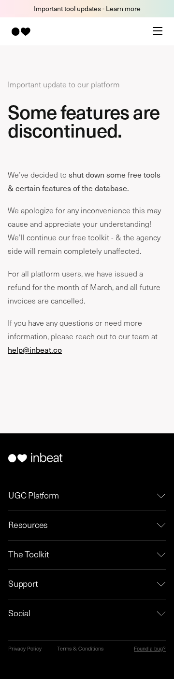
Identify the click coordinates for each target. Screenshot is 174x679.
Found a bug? (150, 648)
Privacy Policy (25, 648)
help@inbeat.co (35, 349)
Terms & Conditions (80, 648)
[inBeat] (20, 32)
